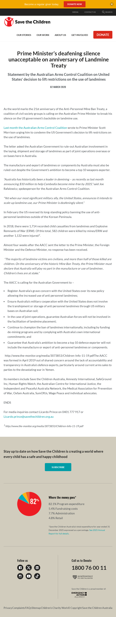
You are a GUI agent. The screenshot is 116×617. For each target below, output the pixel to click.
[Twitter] (29, 568)
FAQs (28, 607)
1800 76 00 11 (89, 567)
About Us (60, 35)
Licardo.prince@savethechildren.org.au (29, 416)
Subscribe (58, 467)
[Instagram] (20, 576)
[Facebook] (20, 568)
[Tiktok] (37, 576)
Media (75, 12)
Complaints (18, 607)
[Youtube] (29, 576)
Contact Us (90, 12)
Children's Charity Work (54, 607)
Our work (43, 35)
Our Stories (24, 35)
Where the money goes (62, 497)
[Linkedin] (37, 568)
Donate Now (74, 4)
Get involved (79, 35)
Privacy (8, 607)
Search (108, 12)
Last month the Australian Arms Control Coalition (35, 127)
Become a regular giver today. (41, 4)
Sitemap (36, 607)
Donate (103, 34)
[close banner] (112, 4)
